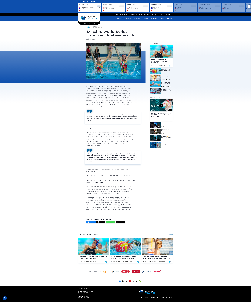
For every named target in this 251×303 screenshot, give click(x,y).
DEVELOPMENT (133, 14)
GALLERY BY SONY (118, 14)
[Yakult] (156, 271)
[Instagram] (123, 281)
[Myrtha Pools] (115, 271)
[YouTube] (130, 281)
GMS (156, 14)
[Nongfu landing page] (125, 271)
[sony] (146, 271)
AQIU (152, 14)
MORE (169, 18)
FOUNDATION (147, 14)
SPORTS (119, 18)
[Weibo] (136, 281)
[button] (91, 222)
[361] (104, 271)
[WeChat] (140, 281)
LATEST (128, 18)
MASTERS (140, 14)
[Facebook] (120, 281)
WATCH (126, 14)
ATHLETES (154, 18)
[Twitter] (133, 281)
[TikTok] (126, 281)
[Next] (249, 6)
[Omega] (135, 271)
